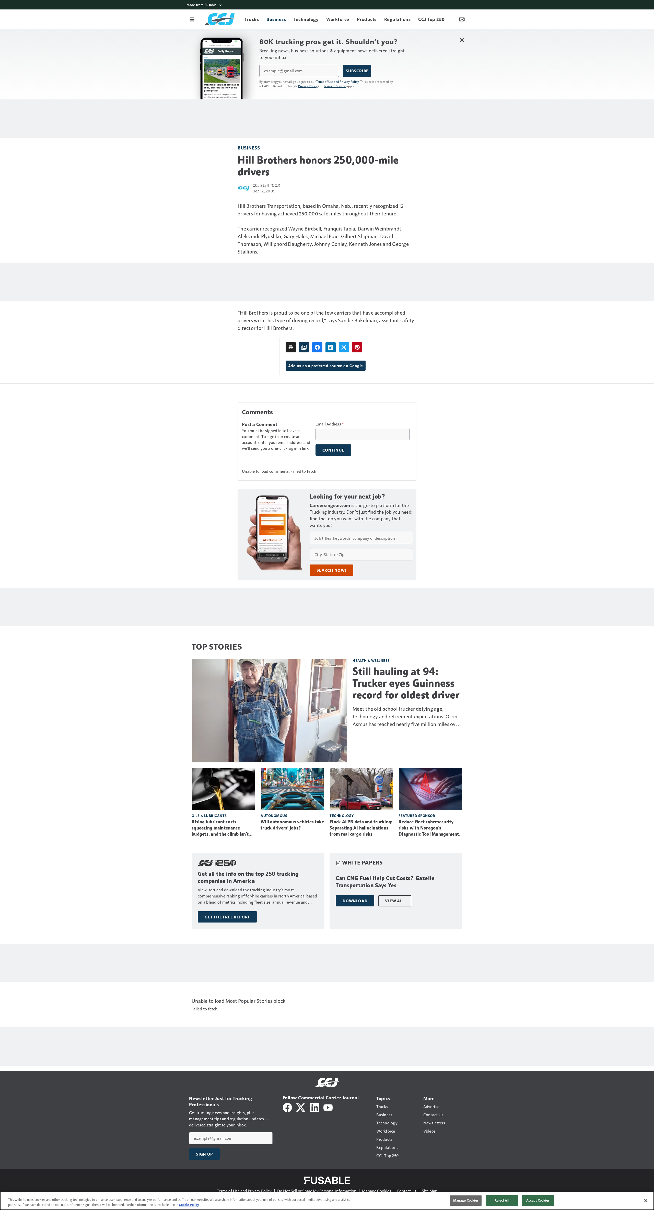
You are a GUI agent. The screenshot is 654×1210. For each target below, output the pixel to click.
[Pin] (357, 347)
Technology (342, 815)
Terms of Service (335, 86)
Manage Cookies (376, 1190)
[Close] (645, 1200)
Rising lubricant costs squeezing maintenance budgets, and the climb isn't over (220, 828)
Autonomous (274, 815)
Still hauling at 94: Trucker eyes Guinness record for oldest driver (406, 683)
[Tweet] (344, 347)
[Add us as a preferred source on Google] (304, 347)
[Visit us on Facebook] (287, 1107)
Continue (333, 450)
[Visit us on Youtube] (328, 1107)
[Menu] (192, 19)
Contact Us (406, 1190)
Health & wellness (371, 660)
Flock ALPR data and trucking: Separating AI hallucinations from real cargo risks (361, 828)
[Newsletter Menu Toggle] (462, 19)
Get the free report (227, 916)
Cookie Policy (189, 1205)
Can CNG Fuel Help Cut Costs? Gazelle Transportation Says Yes (385, 882)
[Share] (317, 347)
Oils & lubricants (209, 815)
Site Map (429, 1190)
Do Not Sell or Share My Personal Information (316, 1190)
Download (355, 900)
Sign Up (204, 1154)
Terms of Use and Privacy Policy (337, 81)
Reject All (502, 1200)
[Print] (291, 347)
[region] (327, 1201)
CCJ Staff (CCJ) (266, 185)
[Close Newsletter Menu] (462, 40)
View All (394, 900)
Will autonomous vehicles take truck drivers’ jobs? (292, 825)
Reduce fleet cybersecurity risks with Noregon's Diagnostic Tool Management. (429, 828)
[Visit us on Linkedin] (314, 1107)
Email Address (330, 424)
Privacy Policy (308, 86)
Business (249, 148)
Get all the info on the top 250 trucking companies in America (248, 877)
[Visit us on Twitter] (301, 1107)
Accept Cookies (538, 1200)
